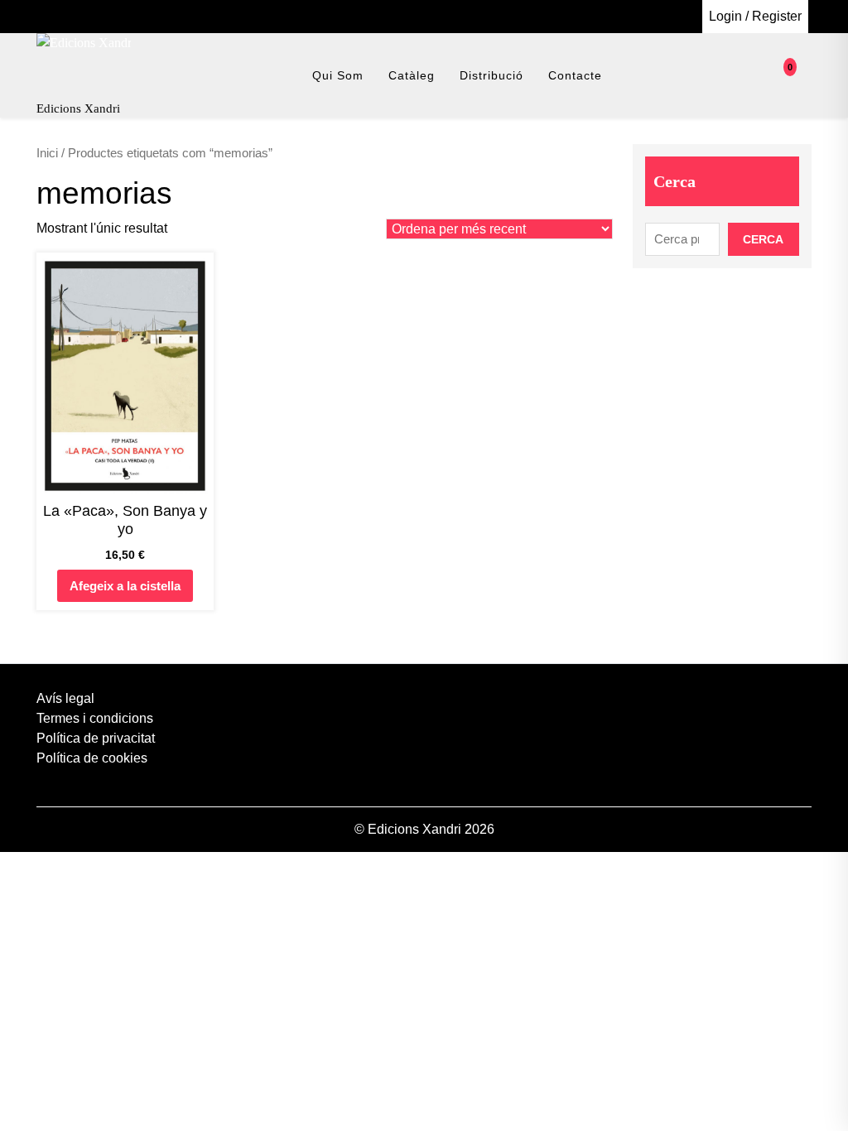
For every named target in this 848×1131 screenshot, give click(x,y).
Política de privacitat (95, 738)
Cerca (674, 181)
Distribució (491, 75)
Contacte (575, 75)
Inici (47, 153)
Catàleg (411, 75)
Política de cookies (91, 758)
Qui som (338, 75)
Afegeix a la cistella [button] (125, 586)
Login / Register (755, 16)
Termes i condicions (94, 718)
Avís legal (65, 698)
